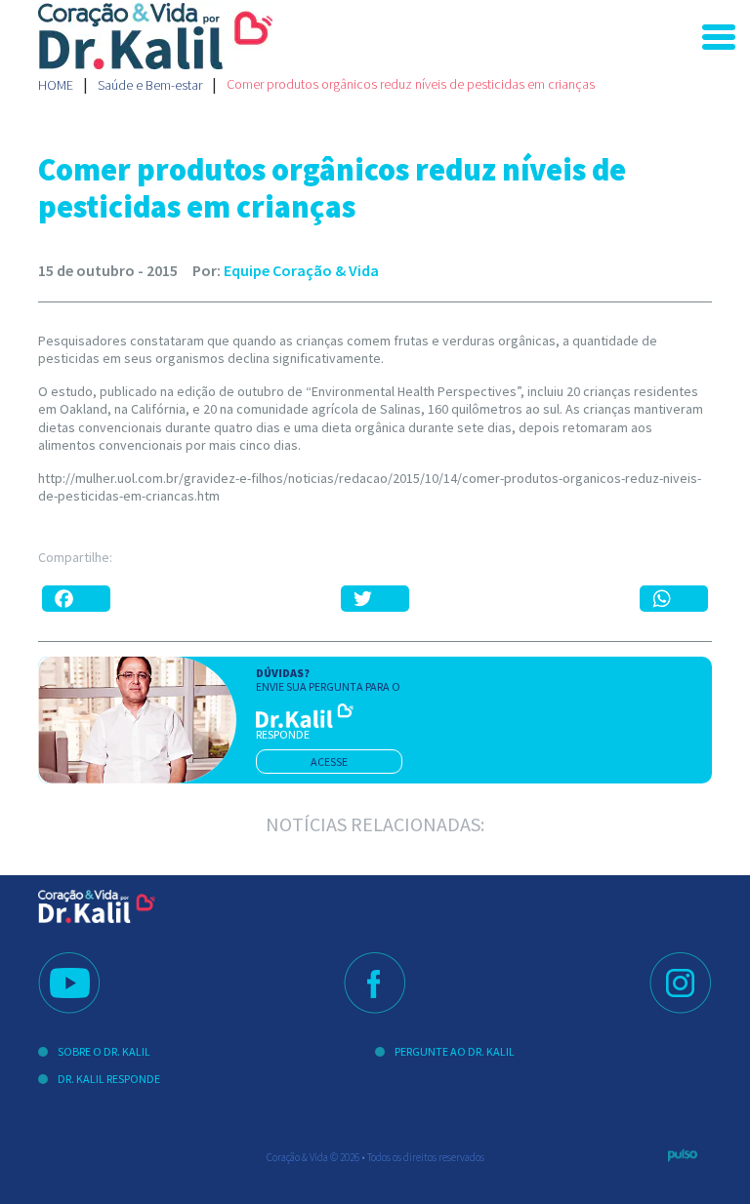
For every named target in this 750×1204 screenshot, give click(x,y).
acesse (329, 761)
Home (55, 85)
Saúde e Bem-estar (150, 85)
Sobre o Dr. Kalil (104, 1051)
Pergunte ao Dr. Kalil (455, 1051)
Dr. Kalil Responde (109, 1078)
